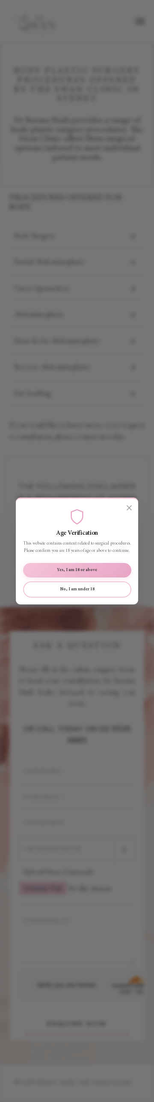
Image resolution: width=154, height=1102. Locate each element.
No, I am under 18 (77, 589)
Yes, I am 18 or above (77, 570)
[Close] (129, 507)
